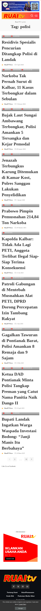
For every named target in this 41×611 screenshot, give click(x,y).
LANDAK (16, 36)
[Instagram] (23, 587)
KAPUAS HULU (18, 278)
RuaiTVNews (8, 65)
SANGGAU (17, 154)
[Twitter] (18, 587)
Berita (7, 36)
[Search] (32, 15)
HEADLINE (17, 69)
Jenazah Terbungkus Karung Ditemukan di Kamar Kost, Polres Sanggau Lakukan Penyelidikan (20, 177)
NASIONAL (17, 205)
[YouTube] (27, 587)
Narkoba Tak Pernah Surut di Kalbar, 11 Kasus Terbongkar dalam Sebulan (19, 87)
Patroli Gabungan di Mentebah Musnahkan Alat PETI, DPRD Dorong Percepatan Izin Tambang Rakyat (19, 301)
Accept (20, 608)
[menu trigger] (36, 15)
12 (26, 459)
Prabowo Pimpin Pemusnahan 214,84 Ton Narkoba (20, 217)
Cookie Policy (22, 604)
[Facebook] (14, 587)
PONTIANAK (28, 69)
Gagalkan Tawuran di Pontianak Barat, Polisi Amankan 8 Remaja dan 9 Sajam (20, 346)
